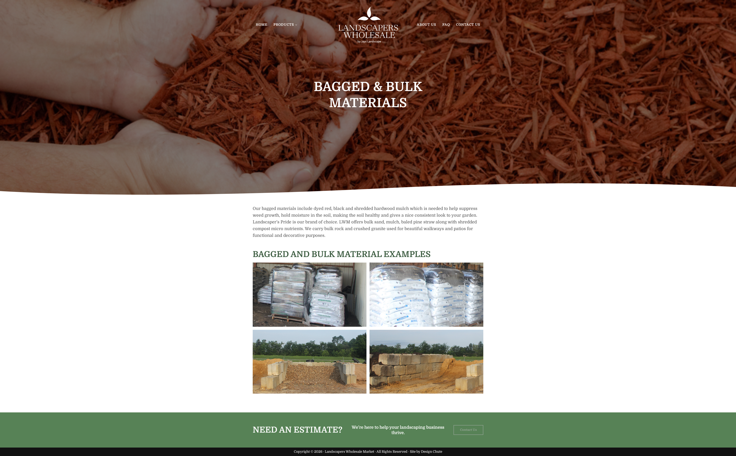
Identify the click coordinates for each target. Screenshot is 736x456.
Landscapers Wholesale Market (349, 452)
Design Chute (431, 452)
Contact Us (468, 430)
